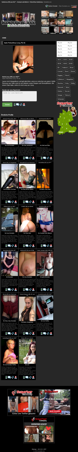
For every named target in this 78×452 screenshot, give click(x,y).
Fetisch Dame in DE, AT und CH (27, 295)
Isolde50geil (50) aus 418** (10, 338)
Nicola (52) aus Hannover (9, 294)
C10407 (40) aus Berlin (27, 206)
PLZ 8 (70, 52)
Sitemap (34, 449)
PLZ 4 (60, 55)
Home (4, 38)
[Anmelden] (74, 7)
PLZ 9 (70, 55)
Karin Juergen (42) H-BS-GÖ (45, 250)
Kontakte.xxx (47, 2)
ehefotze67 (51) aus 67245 (27, 250)
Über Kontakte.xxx (64, 6)
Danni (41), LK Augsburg (9, 162)
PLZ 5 (70, 43)
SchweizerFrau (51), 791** (9, 118)
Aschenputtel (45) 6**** (45, 118)
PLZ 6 (70, 46)
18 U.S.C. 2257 (42, 449)
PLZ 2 (60, 49)
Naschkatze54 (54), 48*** (9, 250)
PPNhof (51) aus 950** (9, 206)
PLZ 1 (60, 46)
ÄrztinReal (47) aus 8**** (45, 162)
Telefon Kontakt (52, 6)
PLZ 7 (70, 49)
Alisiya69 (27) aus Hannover (27, 162)
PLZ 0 (60, 43)
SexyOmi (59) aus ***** (45, 206)
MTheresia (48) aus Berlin (27, 118)
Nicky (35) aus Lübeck (27, 338)
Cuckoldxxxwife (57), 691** (45, 294)
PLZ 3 (60, 52)
